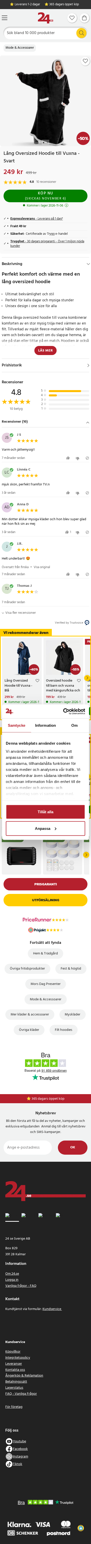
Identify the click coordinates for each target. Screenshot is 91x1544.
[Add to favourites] (85, 61)
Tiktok (17, 1464)
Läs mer (45, 351)
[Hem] (45, 18)
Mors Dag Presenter (46, 984)
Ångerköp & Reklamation (24, 1376)
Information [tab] (45, 725)
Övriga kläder (29, 1030)
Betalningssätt (16, 1382)
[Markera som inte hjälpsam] (78, 458)
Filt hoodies (63, 1030)
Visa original (42, 567)
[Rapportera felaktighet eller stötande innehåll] (87, 458)
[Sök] (81, 33)
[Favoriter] (72, 18)
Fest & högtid (71, 969)
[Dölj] (88, 264)
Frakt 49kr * (48, 1099)
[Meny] (4, 18)
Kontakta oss (15, 1370)
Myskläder (72, 1014)
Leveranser (13, 1364)
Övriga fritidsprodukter (27, 969)
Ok (72, 1147)
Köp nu (45, 195)
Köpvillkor (12, 1352)
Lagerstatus (14, 1388)
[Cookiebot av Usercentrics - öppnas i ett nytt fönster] (64, 711)
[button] (45, 422)
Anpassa (42, 828)
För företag (13, 1407)
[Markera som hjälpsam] (68, 458)
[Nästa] (87, 678)
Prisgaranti (45, 884)
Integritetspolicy (17, 1358)
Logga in (11, 1280)
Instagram (20, 1457)
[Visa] (88, 365)
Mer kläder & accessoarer (30, 1014)
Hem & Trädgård (45, 953)
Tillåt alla (45, 812)
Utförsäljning (45, 900)
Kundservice (52, 1309)
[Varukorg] (84, 18)
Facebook (20, 1449)
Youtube (19, 1441)
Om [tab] (74, 725)
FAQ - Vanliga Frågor (21, 1394)
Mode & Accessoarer (20, 47)
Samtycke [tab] (16, 725)
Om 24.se (12, 1274)
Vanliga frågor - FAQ (20, 1286)
